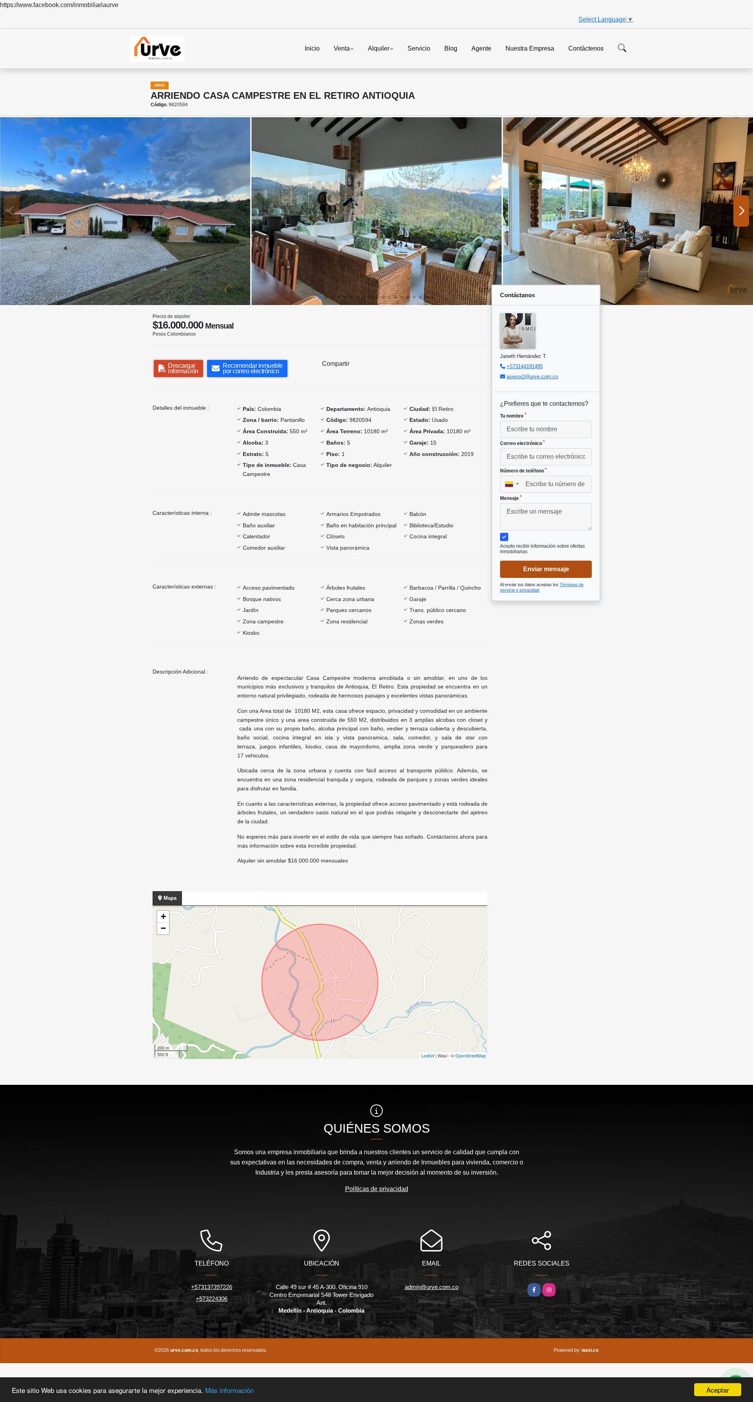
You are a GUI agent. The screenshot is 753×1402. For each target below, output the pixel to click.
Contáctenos (586, 48)
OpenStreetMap (470, 1055)
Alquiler (378, 48)
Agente (481, 48)
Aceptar (717, 1390)
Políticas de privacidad (376, 1189)
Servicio (418, 48)
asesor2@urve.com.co (532, 377)
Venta (342, 48)
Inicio (312, 48)
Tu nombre (513, 415)
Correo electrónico (522, 443)
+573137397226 (211, 1287)
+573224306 (211, 1298)
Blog (450, 48)
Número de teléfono (523, 470)
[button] (320, 297)
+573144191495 (525, 366)
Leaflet (427, 1055)
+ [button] (163, 916)
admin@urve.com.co (431, 1287)
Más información (229, 1390)
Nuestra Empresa (530, 48)
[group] (125, 211)
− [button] (163, 928)
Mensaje (511, 498)
